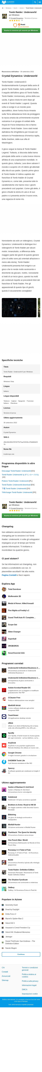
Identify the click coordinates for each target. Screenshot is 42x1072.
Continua (21, 954)
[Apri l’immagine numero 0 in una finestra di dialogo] (19, 307)
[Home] (3, 8)
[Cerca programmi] (35, 2)
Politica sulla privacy (30, 981)
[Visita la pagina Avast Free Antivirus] (21, 25)
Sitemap (5, 980)
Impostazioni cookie (30, 994)
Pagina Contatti (9, 575)
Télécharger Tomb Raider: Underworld (17, 492)
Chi (3, 968)
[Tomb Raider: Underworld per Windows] (4, 16)
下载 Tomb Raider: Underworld (14, 488)
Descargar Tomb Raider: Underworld (16, 471)
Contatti (5, 972)
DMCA (24, 990)
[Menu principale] (40, 2)
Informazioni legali (29, 985)
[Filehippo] (8, 2)
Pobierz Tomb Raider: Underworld (15, 481)
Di (16, 18)
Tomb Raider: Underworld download (16, 485)
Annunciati (6, 976)
